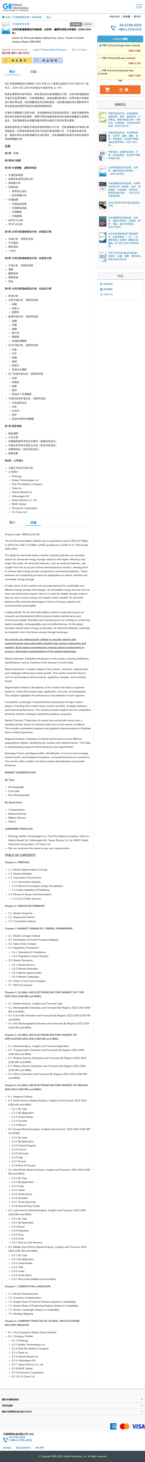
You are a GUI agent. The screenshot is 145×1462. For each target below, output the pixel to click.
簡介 (12, 522)
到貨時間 (108, 284)
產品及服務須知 (23, 1448)
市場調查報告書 (21, 17)
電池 (48, 17)
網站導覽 (39, 1448)
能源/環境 (37, 17)
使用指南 (7, 1448)
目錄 (33, 71)
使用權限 (108, 289)
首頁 (7, 17)
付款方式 (108, 294)
